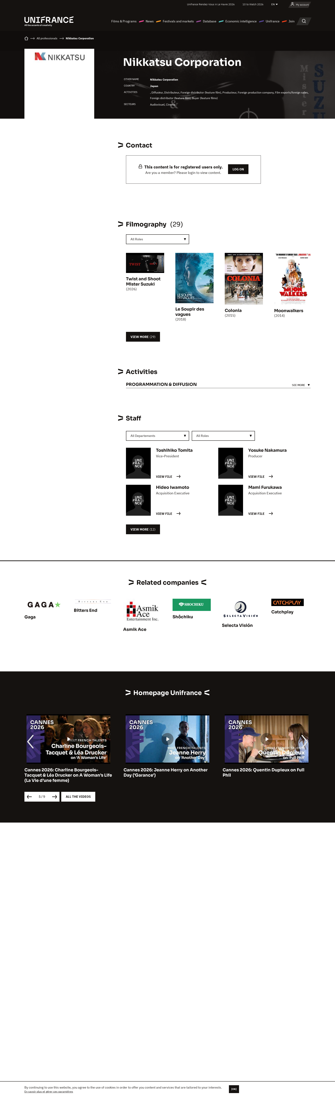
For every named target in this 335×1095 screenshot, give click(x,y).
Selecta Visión (237, 625)
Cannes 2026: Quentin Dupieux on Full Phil (263, 772)
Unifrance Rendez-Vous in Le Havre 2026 (211, 4)
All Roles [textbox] (137, 239)
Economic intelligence (241, 21)
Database (209, 21)
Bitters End (85, 610)
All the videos (78, 797)
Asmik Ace (134, 629)
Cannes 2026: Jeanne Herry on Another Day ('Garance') (166, 772)
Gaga (30, 617)
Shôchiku (183, 616)
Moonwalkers (288, 310)
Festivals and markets (178, 21)
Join (292, 21)
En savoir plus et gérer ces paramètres (48, 1091)
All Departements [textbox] (143, 436)
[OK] (234, 1089)
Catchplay (282, 612)
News (150, 21)
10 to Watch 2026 (253, 4)
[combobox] (157, 239)
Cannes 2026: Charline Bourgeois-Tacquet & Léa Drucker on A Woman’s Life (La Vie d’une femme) (68, 775)
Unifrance (273, 21)
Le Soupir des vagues (189, 312)
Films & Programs (124, 21)
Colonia (233, 310)
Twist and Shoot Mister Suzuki (143, 281)
